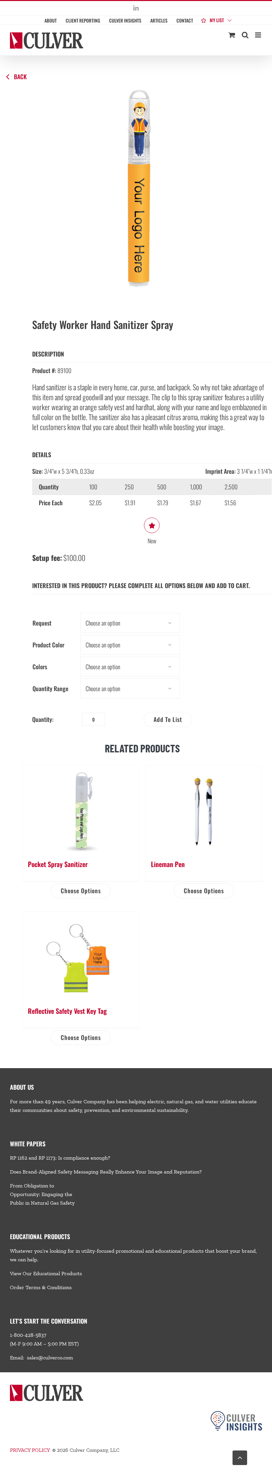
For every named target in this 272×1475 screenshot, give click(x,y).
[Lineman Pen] (204, 809)
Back (20, 76)
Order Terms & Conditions (41, 1287)
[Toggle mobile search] (245, 34)
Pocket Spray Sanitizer (58, 864)
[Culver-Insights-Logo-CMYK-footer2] (236, 1413)
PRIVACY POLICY (30, 1450)
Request (42, 623)
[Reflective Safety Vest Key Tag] (81, 956)
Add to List (168, 719)
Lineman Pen (168, 864)
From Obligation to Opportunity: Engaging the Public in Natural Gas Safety (42, 1194)
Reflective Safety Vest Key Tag (67, 1011)
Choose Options (81, 890)
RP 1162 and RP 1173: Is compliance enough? (60, 1158)
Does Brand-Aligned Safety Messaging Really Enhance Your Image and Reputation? (106, 1172)
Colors (40, 666)
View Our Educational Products (46, 1273)
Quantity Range (50, 688)
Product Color (48, 644)
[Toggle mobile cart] (232, 34)
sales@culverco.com (50, 1357)
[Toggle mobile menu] (258, 34)
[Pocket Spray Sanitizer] (81, 809)
